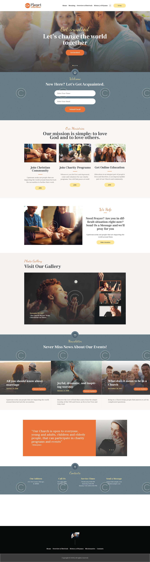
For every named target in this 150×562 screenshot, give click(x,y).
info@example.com (114, 484)
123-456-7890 (62, 482)
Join (40, 188)
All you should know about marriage (24, 383)
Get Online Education (110, 167)
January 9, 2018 (12, 389)
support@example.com (114, 482)
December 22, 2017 (37, 313)
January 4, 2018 (63, 391)
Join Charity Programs (75, 168)
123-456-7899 (62, 484)
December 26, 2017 (115, 389)
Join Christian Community (40, 169)
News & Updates (39, 389)
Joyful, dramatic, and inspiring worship (76, 385)
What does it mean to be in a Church (127, 383)
